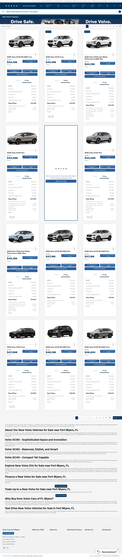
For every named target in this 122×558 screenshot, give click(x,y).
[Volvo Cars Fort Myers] (20, 5)
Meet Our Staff (38, 530)
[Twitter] (7, 548)
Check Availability (22, 74)
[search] (120, 6)
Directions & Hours (74, 530)
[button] (35, 54)
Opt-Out (41, 555)
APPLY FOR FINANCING (61, 486)
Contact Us (9, 533)
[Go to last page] (120, 26)
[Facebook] (4, 548)
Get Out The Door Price (31, 61)
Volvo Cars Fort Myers (7, 555)
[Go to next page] (116, 26)
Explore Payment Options (14, 71)
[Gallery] (61, 21)
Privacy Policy (16, 555)
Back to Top (117, 418)
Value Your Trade (61, 181)
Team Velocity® (98, 556)
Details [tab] (18, 80)
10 (113, 26)
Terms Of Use (23, 555)
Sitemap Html (29, 555)
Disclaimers (106, 530)
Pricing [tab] (27, 80)
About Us (53, 530)
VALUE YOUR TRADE (61, 495)
